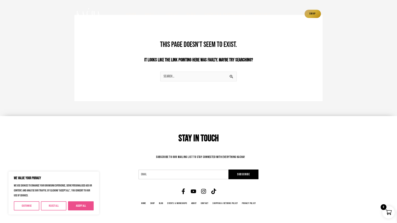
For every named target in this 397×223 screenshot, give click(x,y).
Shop (149, 14)
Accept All (81, 206)
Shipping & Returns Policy (225, 203)
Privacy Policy (249, 203)
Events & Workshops (224, 14)
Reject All (54, 206)
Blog (191, 14)
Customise (27, 206)
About (172, 14)
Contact (262, 14)
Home (131, 14)
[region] (53, 193)
